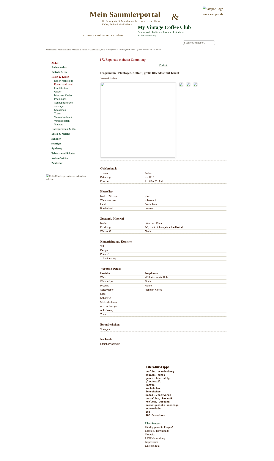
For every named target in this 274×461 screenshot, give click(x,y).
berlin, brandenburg (160, 371)
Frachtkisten (61, 88)
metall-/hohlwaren (158, 395)
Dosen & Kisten (80, 49)
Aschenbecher (59, 67)
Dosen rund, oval (97, 49)
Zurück (163, 65)
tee (148, 411)
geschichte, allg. (158, 378)
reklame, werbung (157, 401)
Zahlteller (56, 163)
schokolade (153, 408)
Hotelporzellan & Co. (63, 129)
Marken (77, 386)
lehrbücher (153, 391)
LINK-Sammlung (155, 438)
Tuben (57, 113)
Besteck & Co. (59, 72)
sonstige (58, 106)
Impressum (151, 442)
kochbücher (153, 388)
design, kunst (155, 374)
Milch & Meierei (60, 134)
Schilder (56, 139)
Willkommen (51, 49)
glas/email (153, 381)
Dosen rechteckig (63, 80)
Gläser (57, 91)
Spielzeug (56, 148)
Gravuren (77, 379)
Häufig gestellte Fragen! (159, 427)
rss (224, 442)
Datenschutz (152, 445)
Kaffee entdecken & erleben (77, 425)
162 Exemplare (155, 415)
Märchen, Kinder (63, 95)
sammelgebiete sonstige (162, 405)
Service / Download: (157, 430)
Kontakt (150, 434)
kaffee (150, 384)
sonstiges (56, 143)
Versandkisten (62, 120)
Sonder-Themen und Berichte (77, 417)
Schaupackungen (63, 102)
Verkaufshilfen (59, 158)
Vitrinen (58, 124)
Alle (62, 42)
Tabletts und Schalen (63, 153)
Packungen (60, 99)
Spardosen (60, 110)
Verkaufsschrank (63, 117)
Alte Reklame (65, 49)
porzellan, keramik (159, 398)
